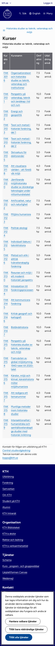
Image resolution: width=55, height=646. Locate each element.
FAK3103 (6, 129)
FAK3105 (6, 156)
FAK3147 (6, 331)
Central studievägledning (16, 450)
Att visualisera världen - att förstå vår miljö (21, 169)
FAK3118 (6, 169)
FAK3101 (6, 98)
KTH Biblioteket (11, 527)
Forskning (7, 482)
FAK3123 (6, 218)
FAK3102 (6, 115)
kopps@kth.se (10, 457)
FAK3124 (6, 231)
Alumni (6, 507)
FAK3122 (6, 204)
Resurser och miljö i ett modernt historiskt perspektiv (22, 276)
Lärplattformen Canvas (14, 572)
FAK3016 (6, 77)
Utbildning (8, 476)
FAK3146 (6, 317)
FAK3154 (6, 362)
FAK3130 (6, 276)
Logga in (48, 3)
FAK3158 (6, 410)
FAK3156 (6, 379)
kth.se (5, 3)
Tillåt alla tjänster (18, 637)
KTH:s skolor (9, 533)
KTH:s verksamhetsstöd (15, 545)
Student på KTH (11, 501)
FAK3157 (6, 396)
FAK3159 (6, 424)
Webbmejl (7, 578)
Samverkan (8, 488)
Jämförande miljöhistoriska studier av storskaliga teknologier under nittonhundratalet (22, 187)
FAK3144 (6, 290)
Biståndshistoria (19, 327)
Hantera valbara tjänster (23, 621)
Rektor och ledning (12, 539)
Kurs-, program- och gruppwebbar (20, 566)
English (36, 13)
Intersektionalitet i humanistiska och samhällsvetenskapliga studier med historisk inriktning (22, 427)
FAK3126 (6, 259)
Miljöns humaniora (21, 214)
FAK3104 (6, 142)
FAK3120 (6, 183)
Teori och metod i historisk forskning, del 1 (21, 129)
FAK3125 (6, 245)
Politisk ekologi (19, 227)
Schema (6, 560)
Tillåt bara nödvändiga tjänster (26, 629)
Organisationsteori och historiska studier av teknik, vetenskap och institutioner (21, 80)
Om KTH (7, 494)
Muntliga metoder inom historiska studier (21, 410)
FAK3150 (6, 344)
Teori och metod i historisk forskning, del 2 (21, 142)
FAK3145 (6, 303)
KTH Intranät (9, 513)
